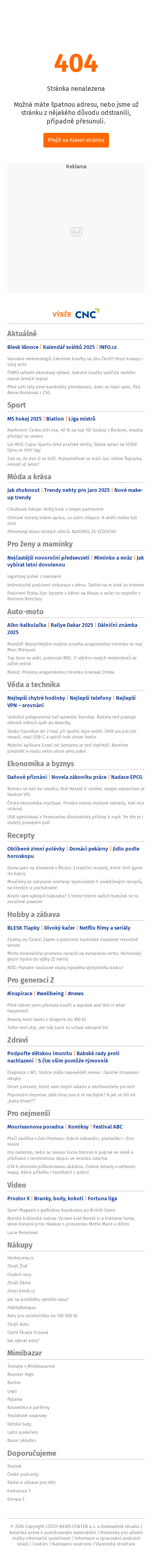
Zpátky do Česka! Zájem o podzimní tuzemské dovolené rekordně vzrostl (72, 942)
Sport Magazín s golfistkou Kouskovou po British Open (61, 1210)
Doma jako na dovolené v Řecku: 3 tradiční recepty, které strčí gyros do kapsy (74, 870)
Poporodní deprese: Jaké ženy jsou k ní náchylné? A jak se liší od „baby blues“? (71, 1097)
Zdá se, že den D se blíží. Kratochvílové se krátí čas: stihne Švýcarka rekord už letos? (74, 461)
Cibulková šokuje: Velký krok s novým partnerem (55, 509)
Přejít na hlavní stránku (76, 140)
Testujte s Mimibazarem (31, 1366)
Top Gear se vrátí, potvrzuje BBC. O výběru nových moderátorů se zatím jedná (72, 661)
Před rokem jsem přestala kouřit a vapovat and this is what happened (66, 1008)
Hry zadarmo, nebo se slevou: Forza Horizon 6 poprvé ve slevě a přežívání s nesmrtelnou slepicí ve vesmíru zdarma (70, 1155)
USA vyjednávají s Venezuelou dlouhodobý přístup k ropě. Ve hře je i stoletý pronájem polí (75, 819)
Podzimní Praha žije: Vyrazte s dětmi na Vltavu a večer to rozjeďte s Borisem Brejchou (74, 596)
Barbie (14, 1382)
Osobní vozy (19, 1274)
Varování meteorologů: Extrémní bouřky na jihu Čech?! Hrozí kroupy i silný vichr (75, 361)
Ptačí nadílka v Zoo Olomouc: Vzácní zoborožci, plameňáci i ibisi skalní (70, 1141)
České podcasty (23, 1474)
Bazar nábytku (21, 1440)
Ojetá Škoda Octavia (27, 1332)
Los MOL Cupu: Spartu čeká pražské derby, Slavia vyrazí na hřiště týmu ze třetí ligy (72, 447)
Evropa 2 (15, 1499)
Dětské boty (19, 1424)
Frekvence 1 (18, 1491)
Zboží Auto (17, 1324)
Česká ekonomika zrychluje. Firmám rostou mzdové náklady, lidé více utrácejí (75, 806)
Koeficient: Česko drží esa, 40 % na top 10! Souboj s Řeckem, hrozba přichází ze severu (75, 433)
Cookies (40, 1544)
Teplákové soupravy (27, 1415)
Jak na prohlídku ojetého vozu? (38, 1299)
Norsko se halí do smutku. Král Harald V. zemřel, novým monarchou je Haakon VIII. (76, 791)
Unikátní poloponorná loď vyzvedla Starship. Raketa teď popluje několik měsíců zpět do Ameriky (71, 720)
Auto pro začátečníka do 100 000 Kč (42, 1315)
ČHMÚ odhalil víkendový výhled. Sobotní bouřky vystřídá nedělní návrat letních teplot (71, 375)
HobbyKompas (21, 1307)
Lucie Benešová (22, 1232)
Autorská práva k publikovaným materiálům (52, 1532)
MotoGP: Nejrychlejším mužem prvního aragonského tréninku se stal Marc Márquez (74, 647)
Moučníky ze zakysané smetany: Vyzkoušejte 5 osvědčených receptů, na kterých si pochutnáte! (75, 884)
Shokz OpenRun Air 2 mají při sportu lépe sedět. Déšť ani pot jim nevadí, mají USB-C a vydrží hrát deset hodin (71, 734)
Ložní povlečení (22, 1432)
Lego (12, 1391)
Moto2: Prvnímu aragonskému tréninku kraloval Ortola (60, 672)
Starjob (14, 1466)
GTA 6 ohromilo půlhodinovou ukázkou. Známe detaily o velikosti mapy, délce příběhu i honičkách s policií (71, 1169)
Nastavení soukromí (71, 1544)
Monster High (20, 1374)
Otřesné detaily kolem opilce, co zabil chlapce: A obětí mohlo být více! (72, 520)
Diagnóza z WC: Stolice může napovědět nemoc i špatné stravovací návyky (73, 1075)
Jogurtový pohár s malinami (34, 576)
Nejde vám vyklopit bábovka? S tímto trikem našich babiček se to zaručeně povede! (72, 899)
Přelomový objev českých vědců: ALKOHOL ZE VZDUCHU (61, 531)
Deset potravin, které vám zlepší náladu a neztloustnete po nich (71, 1086)
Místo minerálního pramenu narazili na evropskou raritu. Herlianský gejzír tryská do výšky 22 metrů (74, 956)
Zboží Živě (17, 1266)
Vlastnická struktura (115, 1544)
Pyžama (14, 1399)
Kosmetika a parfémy (28, 1407)
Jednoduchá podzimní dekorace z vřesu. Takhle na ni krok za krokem (75, 585)
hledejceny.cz (20, 1257)
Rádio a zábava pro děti (31, 1482)
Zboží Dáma (19, 1282)
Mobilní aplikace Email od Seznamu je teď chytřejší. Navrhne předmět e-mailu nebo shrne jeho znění (67, 748)
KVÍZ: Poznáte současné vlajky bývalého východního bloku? (65, 967)
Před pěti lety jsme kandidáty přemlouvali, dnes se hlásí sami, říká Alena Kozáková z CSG (73, 390)
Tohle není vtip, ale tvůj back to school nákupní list (57, 1027)
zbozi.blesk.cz (21, 1290)
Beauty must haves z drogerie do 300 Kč (46, 1019)
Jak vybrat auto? (23, 1340)
